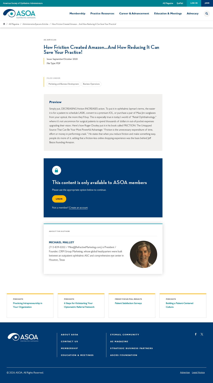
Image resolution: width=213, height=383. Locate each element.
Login (59, 199)
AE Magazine (168, 3)
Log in (194, 3)
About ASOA (69, 335)
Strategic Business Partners (131, 348)
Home (4, 24)
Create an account (78, 207)
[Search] (207, 14)
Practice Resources (102, 13)
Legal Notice (198, 372)
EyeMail (180, 3)
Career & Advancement (134, 13)
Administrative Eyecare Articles (35, 24)
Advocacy (192, 13)
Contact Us (69, 342)
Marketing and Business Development (63, 84)
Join (207, 3)
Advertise (185, 372)
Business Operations (91, 84)
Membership (77, 13)
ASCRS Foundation (123, 355)
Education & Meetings (168, 13)
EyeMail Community (124, 335)
